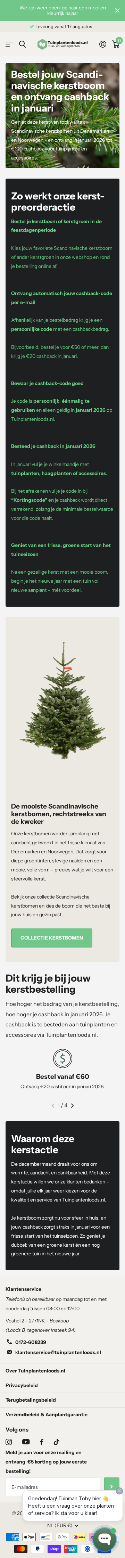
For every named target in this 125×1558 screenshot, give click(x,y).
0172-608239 (30, 1342)
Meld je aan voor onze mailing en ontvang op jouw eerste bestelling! (46, 1461)
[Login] (102, 44)
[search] (22, 44)
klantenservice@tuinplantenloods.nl (58, 1352)
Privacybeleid (22, 1385)
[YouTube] (26, 1441)
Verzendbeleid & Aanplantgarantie (47, 1414)
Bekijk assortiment (10, 44)
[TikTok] (56, 1442)
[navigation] (53, 1105)
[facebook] (41, 1442)
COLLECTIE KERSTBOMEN (51, 938)
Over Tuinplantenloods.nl (35, 1371)
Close (117, 10)
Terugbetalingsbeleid (31, 1400)
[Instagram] (9, 1442)
